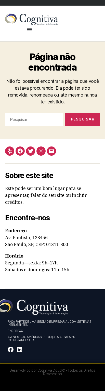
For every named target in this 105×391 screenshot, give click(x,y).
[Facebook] (20, 151)
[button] (29, 29)
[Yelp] (9, 151)
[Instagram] (41, 151)
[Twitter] (30, 151)
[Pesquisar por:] (33, 120)
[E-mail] (51, 151)
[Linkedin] (20, 350)
